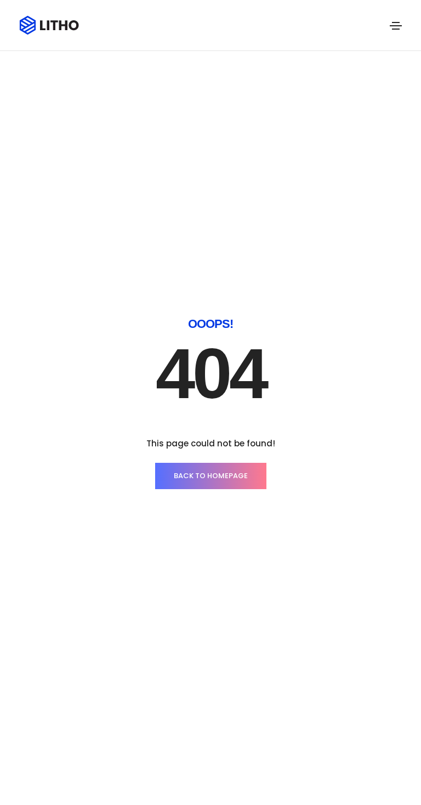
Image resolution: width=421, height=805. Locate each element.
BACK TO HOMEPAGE (211, 475)
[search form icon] (375, 25)
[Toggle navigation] (396, 26)
